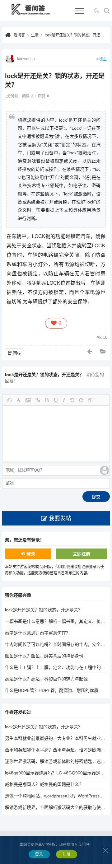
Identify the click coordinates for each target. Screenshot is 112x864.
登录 (30, 553)
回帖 (17, 353)
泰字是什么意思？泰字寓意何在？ (37, 632)
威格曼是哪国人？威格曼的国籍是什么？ (44, 784)
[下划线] (56, 400)
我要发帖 (60, 518)
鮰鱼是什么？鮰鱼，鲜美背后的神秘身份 (44, 655)
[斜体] (64, 400)
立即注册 (81, 553)
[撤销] (72, 400)
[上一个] (90, 351)
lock (103, 337)
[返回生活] (103, 351)
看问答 (19, 35)
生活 (35, 35)
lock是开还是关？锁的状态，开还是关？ (78, 35)
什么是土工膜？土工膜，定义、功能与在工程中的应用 (57, 667)
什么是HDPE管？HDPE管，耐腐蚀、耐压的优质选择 (56, 690)
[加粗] (47, 400)
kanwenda (26, 59)
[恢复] (81, 400)
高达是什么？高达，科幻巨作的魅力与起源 (46, 678)
